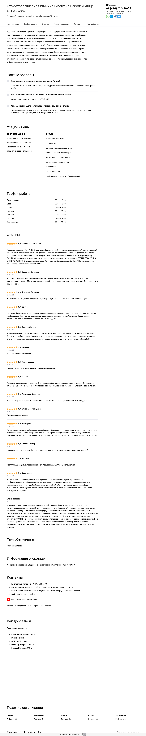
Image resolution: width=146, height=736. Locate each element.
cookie (78, 734)
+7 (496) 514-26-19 (118, 8)
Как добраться (93, 24)
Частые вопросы (61, 24)
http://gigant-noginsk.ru (26, 594)
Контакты (78, 24)
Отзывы (45, 24)
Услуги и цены (13, 24)
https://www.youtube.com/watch (24, 599)
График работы (30, 24)
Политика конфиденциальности (128, 732)
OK (84, 734)
